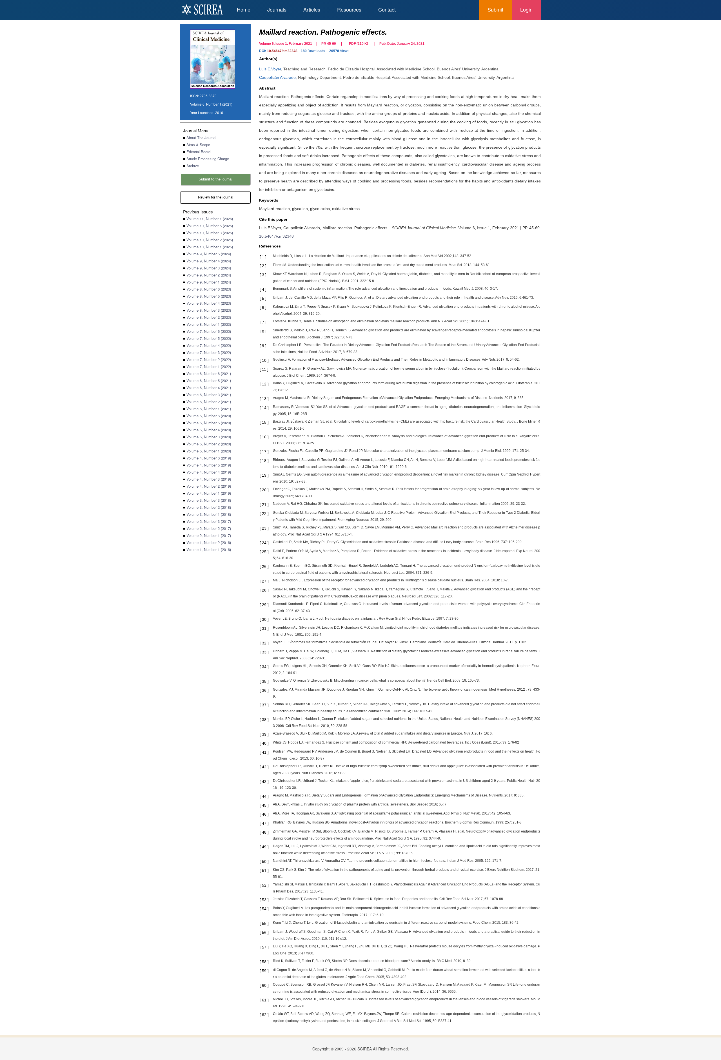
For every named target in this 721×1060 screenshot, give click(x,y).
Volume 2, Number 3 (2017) (208, 521)
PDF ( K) (358, 44)
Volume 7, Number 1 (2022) (208, 366)
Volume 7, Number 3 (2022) (208, 352)
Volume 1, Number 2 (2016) (208, 542)
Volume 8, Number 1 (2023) (208, 324)
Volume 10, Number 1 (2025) (209, 246)
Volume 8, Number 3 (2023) (208, 310)
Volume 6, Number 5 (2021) (208, 380)
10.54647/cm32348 (282, 51)
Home (243, 9)
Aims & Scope (198, 144)
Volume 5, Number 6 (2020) (208, 415)
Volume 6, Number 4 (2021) (208, 387)
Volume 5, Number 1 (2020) (208, 451)
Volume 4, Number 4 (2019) (208, 472)
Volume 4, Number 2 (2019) (208, 486)
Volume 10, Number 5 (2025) (209, 225)
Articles (311, 9)
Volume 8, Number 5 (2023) (208, 296)
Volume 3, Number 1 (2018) (208, 514)
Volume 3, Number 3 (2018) (208, 500)
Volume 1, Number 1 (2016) (208, 549)
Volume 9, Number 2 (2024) (208, 275)
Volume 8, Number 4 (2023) (208, 303)
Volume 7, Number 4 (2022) (208, 345)
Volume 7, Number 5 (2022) (208, 338)
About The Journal (201, 137)
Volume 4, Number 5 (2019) (208, 465)
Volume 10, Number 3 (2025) (209, 232)
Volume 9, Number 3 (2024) (208, 268)
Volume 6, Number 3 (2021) (208, 394)
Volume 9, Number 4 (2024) (208, 261)
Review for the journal (215, 197)
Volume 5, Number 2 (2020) (208, 444)
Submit (495, 9)
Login (526, 9)
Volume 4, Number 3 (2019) (208, 479)
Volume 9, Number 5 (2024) (208, 253)
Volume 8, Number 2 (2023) (208, 317)
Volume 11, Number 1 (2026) (209, 218)
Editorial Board (198, 151)
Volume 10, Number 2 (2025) (209, 239)
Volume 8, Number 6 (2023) (208, 289)
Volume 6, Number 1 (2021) (208, 408)
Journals (276, 9)
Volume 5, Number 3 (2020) (208, 436)
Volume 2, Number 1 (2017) (208, 535)
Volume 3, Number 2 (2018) (208, 507)
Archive (192, 165)
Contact (387, 9)
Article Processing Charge (207, 158)
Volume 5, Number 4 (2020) (208, 429)
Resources (349, 9)
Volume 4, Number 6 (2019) (208, 458)
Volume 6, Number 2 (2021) (208, 401)
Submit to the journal (215, 179)
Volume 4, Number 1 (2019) (208, 493)
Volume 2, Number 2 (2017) (208, 528)
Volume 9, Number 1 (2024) (208, 282)
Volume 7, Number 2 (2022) (208, 359)
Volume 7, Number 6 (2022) (208, 331)
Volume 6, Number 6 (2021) (208, 373)
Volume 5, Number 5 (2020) (208, 422)
